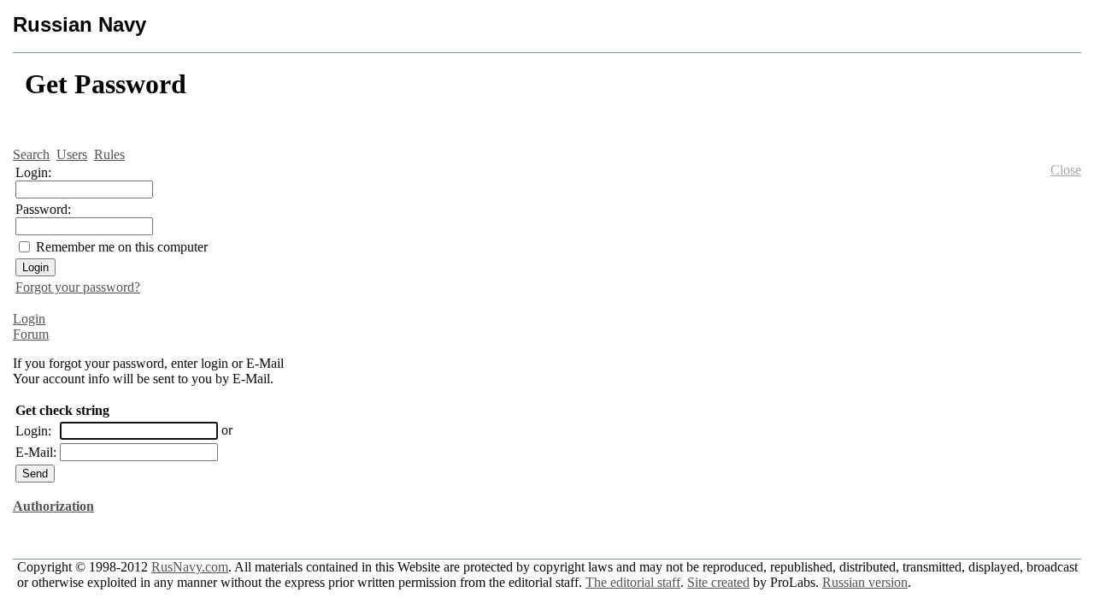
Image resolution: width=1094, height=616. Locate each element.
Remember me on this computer (122, 247)
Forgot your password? (77, 287)
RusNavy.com (189, 567)
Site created (718, 582)
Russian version (865, 582)
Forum (31, 334)
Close (1065, 170)
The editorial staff (632, 582)
